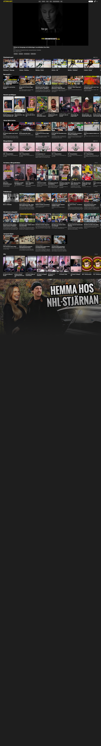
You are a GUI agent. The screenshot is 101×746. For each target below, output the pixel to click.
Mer (61, 1)
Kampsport (21, 53)
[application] (50, 24)
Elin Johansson (26, 53)
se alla (96, 57)
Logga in (90, 1)
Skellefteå (15, 53)
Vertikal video (33, 53)
